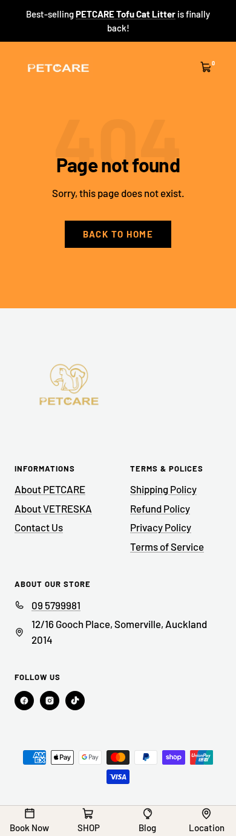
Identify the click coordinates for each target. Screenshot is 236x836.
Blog (147, 827)
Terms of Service (167, 546)
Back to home (118, 233)
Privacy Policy (160, 527)
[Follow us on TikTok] (75, 700)
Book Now (29, 827)
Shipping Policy (163, 489)
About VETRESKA (53, 508)
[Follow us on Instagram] (49, 700)
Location (207, 827)
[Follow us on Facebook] (24, 700)
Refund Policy (160, 508)
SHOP (88, 827)
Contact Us (39, 527)
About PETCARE (50, 489)
